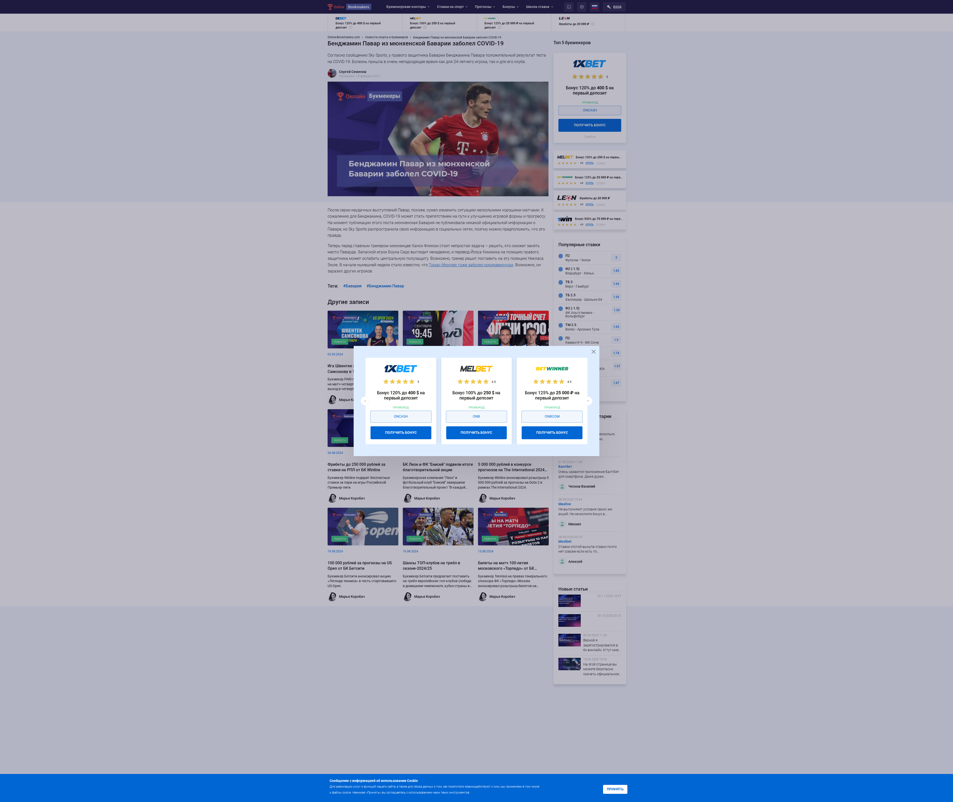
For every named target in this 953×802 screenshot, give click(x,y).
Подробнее (481, 792)
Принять (615, 789)
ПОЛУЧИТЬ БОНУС (401, 432)
